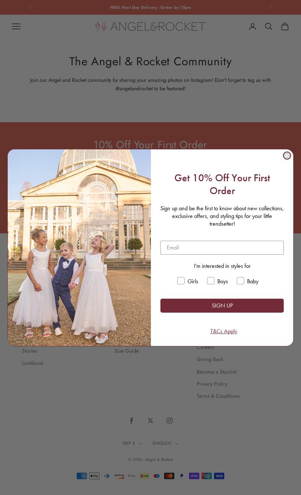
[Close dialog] (287, 155)
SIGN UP (222, 305)
